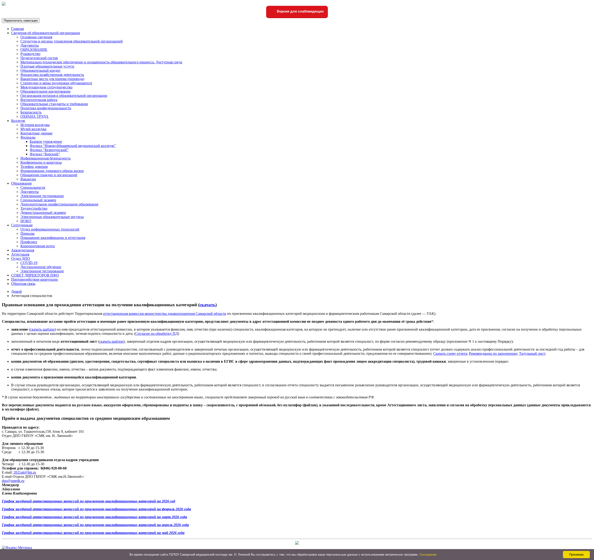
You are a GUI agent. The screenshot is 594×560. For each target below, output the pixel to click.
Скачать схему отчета (450, 353)
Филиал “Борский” (45, 154)
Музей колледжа (33, 129)
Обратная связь (23, 284)
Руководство (30, 54)
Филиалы (28, 137)
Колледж (18, 121)
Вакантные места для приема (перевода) (52, 79)
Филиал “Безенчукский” (49, 150)
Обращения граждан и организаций (48, 175)
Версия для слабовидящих (300, 11)
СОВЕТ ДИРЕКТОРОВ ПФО (35, 275)
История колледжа (35, 125)
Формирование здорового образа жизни (52, 171)
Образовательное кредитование (45, 91)
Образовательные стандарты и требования (54, 104)
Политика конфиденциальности (45, 108)
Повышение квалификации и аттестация (52, 238)
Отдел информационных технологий (49, 229)
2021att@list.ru (24, 472)
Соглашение (427, 554)
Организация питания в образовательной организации (63, 96)
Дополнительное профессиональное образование (59, 204)
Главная (17, 29)
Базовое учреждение (46, 141)
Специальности (32, 187)
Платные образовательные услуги (47, 66)
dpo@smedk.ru (13, 481)
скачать (207, 304)
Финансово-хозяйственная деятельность (52, 75)
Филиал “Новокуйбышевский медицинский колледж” (73, 146)
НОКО (25, 221)
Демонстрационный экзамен (43, 213)
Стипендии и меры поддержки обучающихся (56, 83)
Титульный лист (532, 353)
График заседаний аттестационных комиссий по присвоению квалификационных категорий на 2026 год (88, 501)
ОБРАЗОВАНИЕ (33, 50)
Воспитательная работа (38, 100)
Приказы (27, 233)
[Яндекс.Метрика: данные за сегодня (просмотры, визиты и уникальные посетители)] (17, 548)
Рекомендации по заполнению (493, 353)
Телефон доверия (34, 167)
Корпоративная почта (37, 246)
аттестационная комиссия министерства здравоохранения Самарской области (164, 314)
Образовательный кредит (40, 70)
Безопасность (31, 112)
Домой (16, 291)
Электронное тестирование (42, 196)
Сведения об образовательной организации (45, 33)
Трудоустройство (33, 208)
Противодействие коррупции (34, 279)
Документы (29, 45)
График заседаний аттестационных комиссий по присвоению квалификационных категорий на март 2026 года (94, 517)
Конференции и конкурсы (41, 162)
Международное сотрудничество (46, 87)
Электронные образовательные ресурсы (52, 217)
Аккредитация (22, 250)
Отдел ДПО (20, 258)
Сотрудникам (21, 225)
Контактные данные (36, 133)
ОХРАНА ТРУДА (34, 116)
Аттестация (20, 254)
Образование (21, 183)
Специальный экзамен (38, 200)
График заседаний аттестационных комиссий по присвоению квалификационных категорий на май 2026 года (93, 533)
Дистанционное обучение (40, 267)
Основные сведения (36, 37)
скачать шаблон (42, 329)
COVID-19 (28, 263)
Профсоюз (28, 242)
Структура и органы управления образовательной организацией (71, 41)
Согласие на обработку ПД (156, 333)
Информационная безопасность (45, 158)
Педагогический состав (39, 58)
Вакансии (28, 179)
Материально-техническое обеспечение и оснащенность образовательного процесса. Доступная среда (101, 62)
